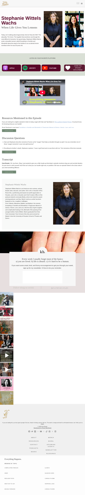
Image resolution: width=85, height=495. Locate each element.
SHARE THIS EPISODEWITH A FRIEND (77, 68)
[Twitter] (32, 431)
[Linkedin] (55, 431)
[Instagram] (35, 431)
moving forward (10, 489)
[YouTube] (41, 431)
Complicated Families (11, 467)
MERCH (51, 437)
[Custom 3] (38, 431)
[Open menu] (81, 3)
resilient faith (9, 478)
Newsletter (51, 450)
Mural (51, 441)
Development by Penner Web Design (42, 428)
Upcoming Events (51, 445)
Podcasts (33, 448)
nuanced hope (49, 473)
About (34, 437)
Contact (34, 444)
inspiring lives (49, 483)
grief (6, 473)
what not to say (10, 483)
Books (34, 451)
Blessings (51, 453)
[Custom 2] (52, 431)
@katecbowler (59, 288)
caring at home (50, 478)
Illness (47, 467)
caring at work (50, 489)
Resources (34, 441)
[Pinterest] (49, 431)
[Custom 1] (43, 431)
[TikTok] (46, 431)
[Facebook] (29, 431)
